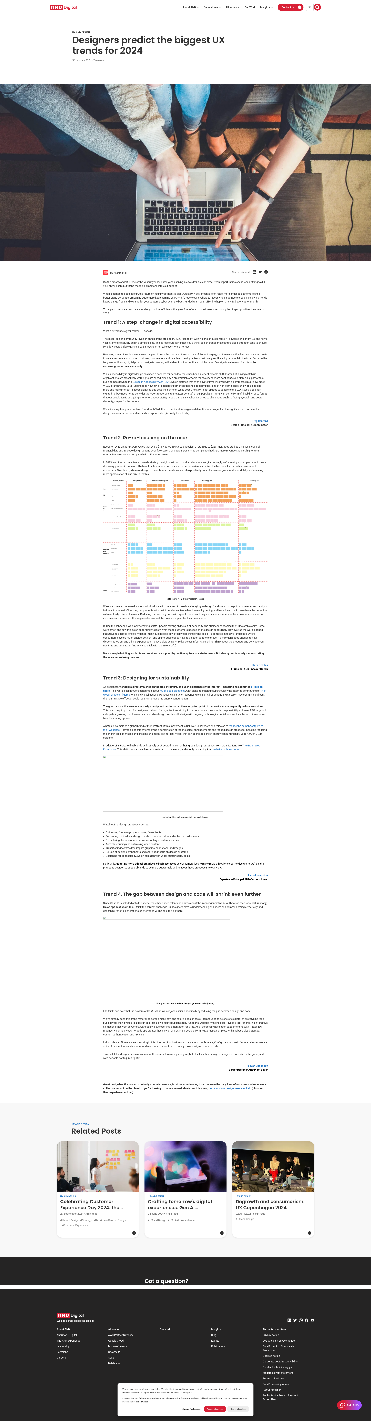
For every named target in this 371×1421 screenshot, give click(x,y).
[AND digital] (63, 7)
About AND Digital (67, 1334)
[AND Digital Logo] (70, 1315)
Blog (213, 1334)
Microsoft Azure (117, 1346)
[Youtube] (312, 1321)
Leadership (63, 1346)
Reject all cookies (238, 1409)
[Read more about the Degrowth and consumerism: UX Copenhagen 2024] (273, 1229)
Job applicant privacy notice (279, 1340)
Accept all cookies (215, 1409)
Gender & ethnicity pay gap (278, 1367)
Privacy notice (271, 1334)
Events (215, 1340)
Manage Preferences (191, 1409)
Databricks (114, 1363)
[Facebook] (266, 275)
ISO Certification (272, 1389)
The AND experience (68, 1340)
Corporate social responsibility (280, 1361)
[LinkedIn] (254, 275)
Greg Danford (260, 421)
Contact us (287, 7)
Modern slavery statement (278, 1372)
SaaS (111, 1357)
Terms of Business (274, 1378)
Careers (61, 1357)
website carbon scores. (226, 749)
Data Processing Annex (276, 1384)
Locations (62, 1351)
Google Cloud (116, 1340)
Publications (218, 1346)
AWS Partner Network (120, 1334)
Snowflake (114, 1351)
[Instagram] (301, 1321)
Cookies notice (271, 1355)
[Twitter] (260, 275)
